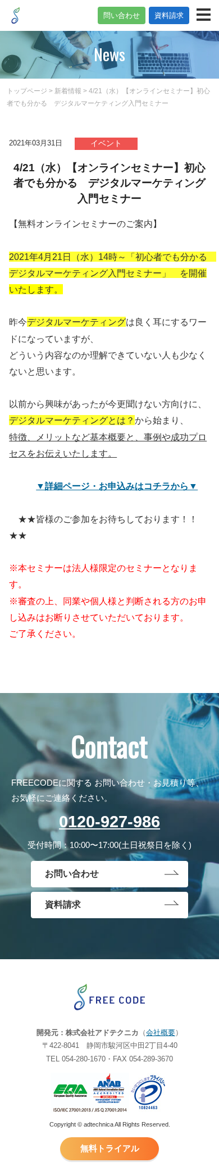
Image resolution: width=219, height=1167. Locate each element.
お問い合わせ (72, 873)
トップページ (27, 91)
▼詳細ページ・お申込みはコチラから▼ (117, 486)
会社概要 (160, 1032)
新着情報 (67, 91)
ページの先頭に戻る (196, 1156)
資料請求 (169, 15)
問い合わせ (121, 15)
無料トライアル (109, 1148)
